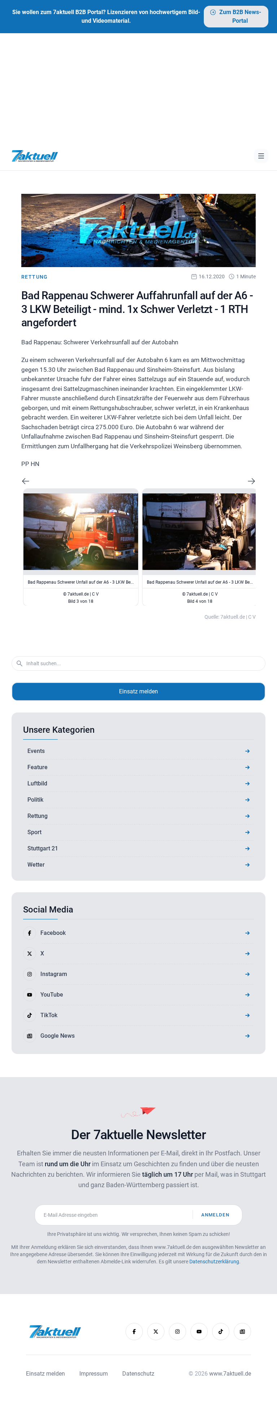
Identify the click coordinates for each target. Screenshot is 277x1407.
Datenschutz (138, 1373)
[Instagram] (177, 1331)
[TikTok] (220, 1331)
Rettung (34, 277)
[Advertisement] (138, 87)
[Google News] (242, 1331)
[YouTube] (199, 1331)
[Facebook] (134, 1331)
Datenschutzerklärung (214, 1261)
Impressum (93, 1373)
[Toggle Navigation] (261, 156)
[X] (155, 1331)
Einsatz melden (138, 691)
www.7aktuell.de (230, 1373)
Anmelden (215, 1214)
